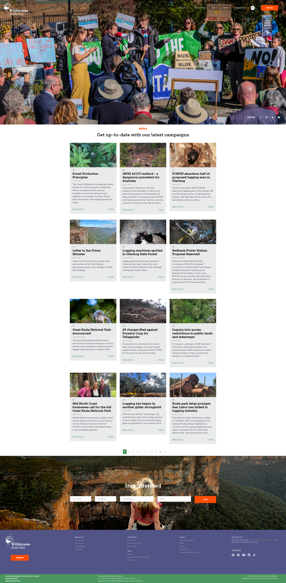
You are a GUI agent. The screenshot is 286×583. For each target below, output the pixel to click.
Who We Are (79, 540)
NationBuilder (272, 576)
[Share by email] (279, 117)
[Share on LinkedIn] (273, 117)
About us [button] (184, 8)
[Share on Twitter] (267, 117)
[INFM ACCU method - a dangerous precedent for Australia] (143, 155)
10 (161, 451)
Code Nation (258, 576)
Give (129, 551)
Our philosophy (80, 546)
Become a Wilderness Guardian (138, 557)
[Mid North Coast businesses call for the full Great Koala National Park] (93, 385)
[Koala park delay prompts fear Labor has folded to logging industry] (193, 385)
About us (79, 537)
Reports (182, 546)
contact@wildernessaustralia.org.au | (262, 540)
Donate (269, 8)
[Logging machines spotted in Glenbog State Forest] (143, 232)
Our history (79, 549)
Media (182, 543)
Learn (182, 537)
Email (162, 499)
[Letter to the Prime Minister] (93, 232)
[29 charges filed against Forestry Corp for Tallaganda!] (143, 311)
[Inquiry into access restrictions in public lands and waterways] (193, 311)
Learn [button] (227, 7)
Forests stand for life (134, 543)
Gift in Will (130, 560)
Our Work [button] (200, 8)
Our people (79, 543)
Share (111, 209)
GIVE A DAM (131, 546)
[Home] (16, 8)
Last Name (102, 499)
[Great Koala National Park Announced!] (93, 311)
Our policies (184, 549)
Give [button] (213, 8)
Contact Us (237, 537)
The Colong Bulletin (187, 540)
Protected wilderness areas (189, 552)
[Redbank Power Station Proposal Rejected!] (193, 232)
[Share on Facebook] (261, 117)
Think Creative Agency (257, 578)
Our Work (131, 537)
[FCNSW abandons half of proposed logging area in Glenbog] (193, 155)
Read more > (78, 209)
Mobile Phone (128, 499)
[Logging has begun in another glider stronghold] (143, 385)
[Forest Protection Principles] (93, 155)
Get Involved (131, 540)
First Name (77, 499)
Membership (240, 8)
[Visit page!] (233, 555)
